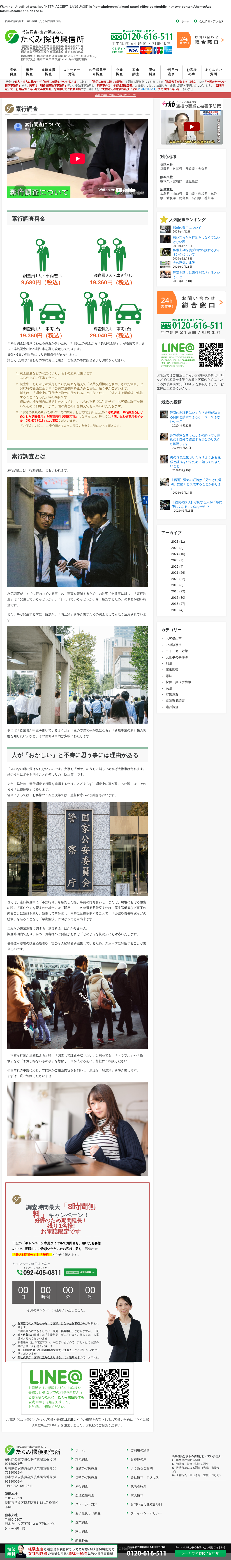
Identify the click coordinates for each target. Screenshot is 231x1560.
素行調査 (29, 72)
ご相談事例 (174, 645)
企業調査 (119, 72)
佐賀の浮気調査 (86, 1468)
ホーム (185, 21)
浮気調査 (13, 72)
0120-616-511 (146, 89)
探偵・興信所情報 (178, 682)
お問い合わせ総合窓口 (146, 1504)
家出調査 (135, 72)
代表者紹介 (138, 1486)
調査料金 (152, 72)
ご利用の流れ (171, 72)
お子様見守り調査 (97, 72)
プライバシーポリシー (146, 1513)
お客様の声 (192, 72)
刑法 (169, 663)
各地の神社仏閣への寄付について (115, 95)
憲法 (169, 676)
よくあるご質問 (213, 72)
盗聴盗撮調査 (49, 72)
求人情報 (137, 1495)
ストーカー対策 (72, 72)
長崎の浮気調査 (86, 1477)
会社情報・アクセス (211, 21)
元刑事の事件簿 (177, 657)
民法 (169, 688)
